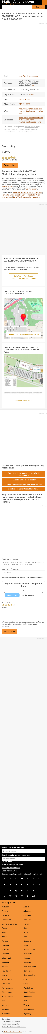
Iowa (25, 937)
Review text (10, 559)
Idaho (4, 932)
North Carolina (29, 975)
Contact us (6, 1019)
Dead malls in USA (9, 871)
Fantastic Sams (25, 99)
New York (6, 975)
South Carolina (29, 992)
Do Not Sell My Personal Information (14, 1027)
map (32, 85)
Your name (10, 569)
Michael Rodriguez (31, 127)
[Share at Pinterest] (27, 139)
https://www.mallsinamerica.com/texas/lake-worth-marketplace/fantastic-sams (31, 120)
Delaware (27, 920)
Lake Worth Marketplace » (23, 277)
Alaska (26, 907)
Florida (26, 924)
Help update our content (11, 1021)
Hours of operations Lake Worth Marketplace (23, 484)
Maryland (5, 949)
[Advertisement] (23, 48)
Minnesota (28, 954)
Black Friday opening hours (12, 864)
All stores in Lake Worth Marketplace (27, 193)
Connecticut (6, 920)
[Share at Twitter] (23, 139)
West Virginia (29, 1009)
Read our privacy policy (11, 1024)
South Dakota (7, 996)
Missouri (27, 958)
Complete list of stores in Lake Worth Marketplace (23, 474)
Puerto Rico (28, 988)
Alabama (5, 907)
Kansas (5, 941)
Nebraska (27, 962)
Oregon (26, 984)
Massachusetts (30, 949)
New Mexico (28, 971)
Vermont (5, 1005)
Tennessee (28, 996)
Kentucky (27, 941)
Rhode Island (7, 992)
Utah (25, 1001)
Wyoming (27, 1014)
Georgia (5, 928)
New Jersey (6, 971)
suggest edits (29, 129)
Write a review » (10, 165)
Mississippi (6, 958)
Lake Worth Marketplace (28, 76)
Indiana (4, 937)
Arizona (5, 911)
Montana (5, 962)
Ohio (25, 979)
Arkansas (27, 911)
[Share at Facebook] (20, 139)
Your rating (6, 602)
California (5, 915)
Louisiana (5, 945)
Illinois (26, 932)
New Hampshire (30, 967)
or (23, 586)
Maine (26, 945)
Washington (6, 1009)
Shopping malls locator (11, 868)
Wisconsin (6, 1014)
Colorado (27, 915)
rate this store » (31, 189)
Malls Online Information (12, 1032)
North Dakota (7, 979)
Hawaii (26, 928)
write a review (7, 187)
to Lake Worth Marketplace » (23, 334)
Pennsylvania (7, 988)
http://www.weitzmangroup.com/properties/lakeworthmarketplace (31, 111)
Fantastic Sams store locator (13, 195)
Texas (4, 1001)
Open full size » (23, 400)
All (33, 896)
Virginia (26, 1005)
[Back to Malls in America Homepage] (21, 2)
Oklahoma (6, 984)
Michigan (5, 954)
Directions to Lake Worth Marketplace (23, 489)
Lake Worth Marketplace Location (26, 197)
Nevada (5, 967)
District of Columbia (9, 924)
